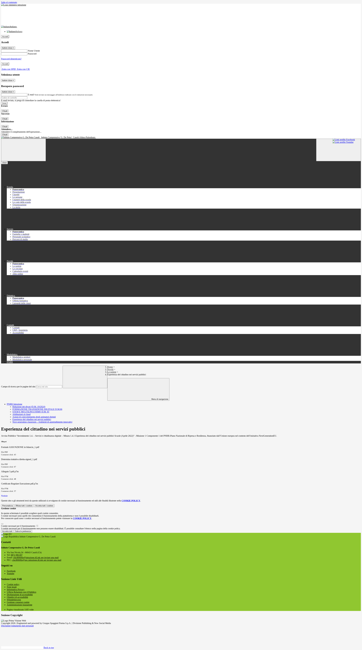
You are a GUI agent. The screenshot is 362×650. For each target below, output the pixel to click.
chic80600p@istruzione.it (36, 557)
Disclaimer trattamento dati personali (17, 626)
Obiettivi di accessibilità (17, 597)
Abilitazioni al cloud (21, 414)
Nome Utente (34, 51)
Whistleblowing (14, 599)
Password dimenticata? (11, 59)
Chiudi (4, 111)
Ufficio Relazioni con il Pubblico (21, 592)
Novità (110, 369)
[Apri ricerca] (338, 150)
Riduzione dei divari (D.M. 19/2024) (28, 406)
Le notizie (111, 372)
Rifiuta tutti (24, 506)
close (4, 163)
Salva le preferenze (23, 531)
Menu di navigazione (159, 399)
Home (110, 367)
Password (32, 54)
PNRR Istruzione (14, 404)
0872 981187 (16, 555)
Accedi (5, 37)
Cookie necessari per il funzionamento (18, 526)
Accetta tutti (44, 506)
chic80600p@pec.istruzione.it (36, 560)
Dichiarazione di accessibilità (20, 594)
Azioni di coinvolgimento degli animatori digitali (34, 417)
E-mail (31, 94)
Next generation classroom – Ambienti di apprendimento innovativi (42, 422)
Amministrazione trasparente (19, 605)
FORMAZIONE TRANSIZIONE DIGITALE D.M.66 (37, 409)
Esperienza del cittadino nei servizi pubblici (31, 419)
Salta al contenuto (9, 2)
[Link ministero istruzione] (13, 5)
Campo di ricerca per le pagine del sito (18, 386)
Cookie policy (13, 584)
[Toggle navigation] (23, 150)
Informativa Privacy (15, 589)
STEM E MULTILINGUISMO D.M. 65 (30, 412)
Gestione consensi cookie (18, 602)
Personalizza (7, 506)
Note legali (12, 587)
